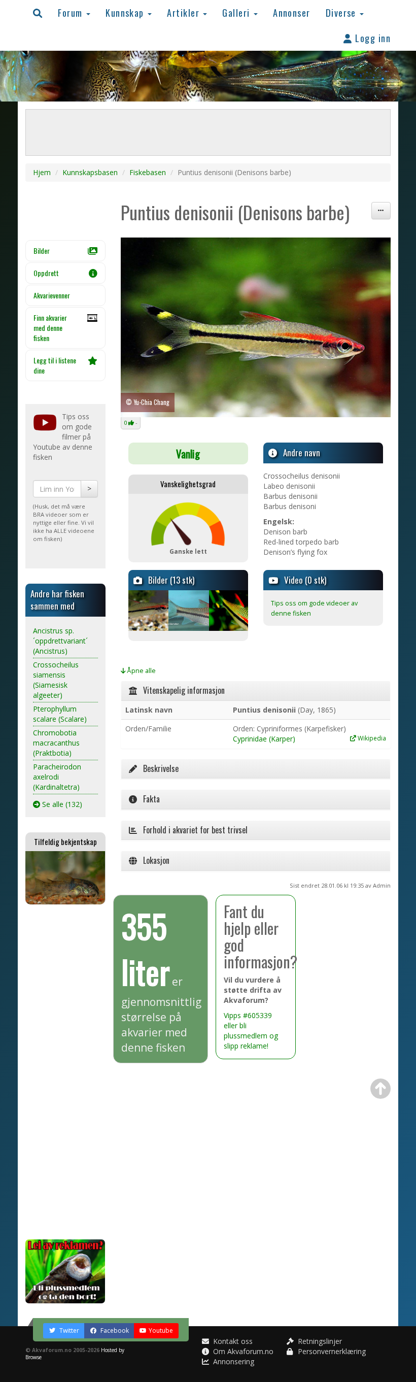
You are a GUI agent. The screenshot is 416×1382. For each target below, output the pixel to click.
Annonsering (232, 1361)
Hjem (42, 172)
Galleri (237, 12)
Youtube (161, 1330)
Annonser (291, 12)
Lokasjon (153, 860)
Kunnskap (126, 12)
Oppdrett (46, 272)
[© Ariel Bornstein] (187, 610)
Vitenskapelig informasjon (181, 690)
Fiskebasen (147, 172)
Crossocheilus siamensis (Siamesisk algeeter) (56, 680)
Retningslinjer (319, 1341)
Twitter (68, 1330)
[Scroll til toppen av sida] (380, 1088)
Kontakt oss (232, 1341)
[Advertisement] (65, 1072)
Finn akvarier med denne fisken (50, 327)
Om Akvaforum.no (242, 1351)
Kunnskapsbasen (90, 172)
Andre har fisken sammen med (57, 599)
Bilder (41, 250)
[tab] (256, 690)
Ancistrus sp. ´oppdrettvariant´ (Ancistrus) (60, 641)
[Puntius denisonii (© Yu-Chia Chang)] (256, 328)
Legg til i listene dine (54, 365)
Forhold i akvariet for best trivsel (192, 830)
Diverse (342, 12)
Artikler (184, 12)
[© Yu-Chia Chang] (147, 610)
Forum (71, 12)
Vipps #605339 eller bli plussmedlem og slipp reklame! (251, 1030)
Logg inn (372, 38)
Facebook (114, 1330)
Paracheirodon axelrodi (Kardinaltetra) (57, 777)
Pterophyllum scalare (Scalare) (60, 714)
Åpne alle (140, 670)
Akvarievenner (51, 295)
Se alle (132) (61, 804)
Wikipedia (371, 738)
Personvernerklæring (331, 1351)
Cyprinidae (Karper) (264, 739)
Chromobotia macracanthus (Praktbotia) (56, 743)
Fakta (148, 799)
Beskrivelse (158, 768)
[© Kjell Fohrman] (228, 610)
